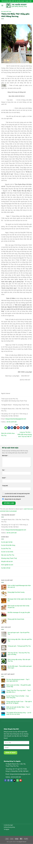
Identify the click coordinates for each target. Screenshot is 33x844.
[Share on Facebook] (8, 427)
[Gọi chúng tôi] (17, 780)
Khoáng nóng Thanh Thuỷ (9, 558)
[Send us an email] (14, 780)
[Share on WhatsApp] (5, 427)
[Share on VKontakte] (21, 427)
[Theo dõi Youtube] (20, 780)
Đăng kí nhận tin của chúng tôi (12, 499)
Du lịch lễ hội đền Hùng (8, 545)
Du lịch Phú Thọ (6, 11)
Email (4, 478)
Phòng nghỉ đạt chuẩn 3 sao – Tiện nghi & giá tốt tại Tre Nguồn (19, 702)
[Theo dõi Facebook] (5, 780)
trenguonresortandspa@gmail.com (15, 419)
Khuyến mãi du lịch (7, 561)
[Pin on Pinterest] (18, 427)
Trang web (5, 485)
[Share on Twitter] (11, 427)
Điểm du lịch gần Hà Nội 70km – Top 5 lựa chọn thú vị (18, 707)
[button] (2, 5)
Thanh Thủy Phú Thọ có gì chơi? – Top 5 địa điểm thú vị (18, 691)
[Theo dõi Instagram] (8, 780)
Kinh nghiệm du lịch (7, 565)
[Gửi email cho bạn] (15, 427)
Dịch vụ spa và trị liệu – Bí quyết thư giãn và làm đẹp (18, 685)
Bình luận (5, 455)
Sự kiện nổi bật (5, 568)
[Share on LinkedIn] (24, 427)
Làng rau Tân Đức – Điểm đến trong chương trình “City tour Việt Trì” (25, 434)
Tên (3, 470)
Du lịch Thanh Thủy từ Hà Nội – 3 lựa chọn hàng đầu (17, 696)
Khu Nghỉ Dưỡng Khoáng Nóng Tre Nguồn (9, 827)
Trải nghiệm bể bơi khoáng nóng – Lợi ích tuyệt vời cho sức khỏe (18, 713)
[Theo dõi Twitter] (11, 780)
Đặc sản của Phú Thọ (7, 555)
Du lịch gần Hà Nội (6, 542)
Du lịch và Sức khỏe (7, 552)
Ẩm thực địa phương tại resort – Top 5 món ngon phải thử (17, 680)
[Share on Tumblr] (27, 427)
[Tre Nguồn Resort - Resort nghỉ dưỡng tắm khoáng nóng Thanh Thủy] (16, 5)
